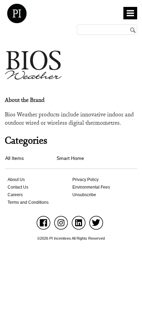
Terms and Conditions (28, 202)
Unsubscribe (84, 194)
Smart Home (70, 158)
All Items (14, 158)
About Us (16, 179)
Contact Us (18, 187)
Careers (15, 194)
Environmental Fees (91, 187)
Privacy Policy (85, 179)
